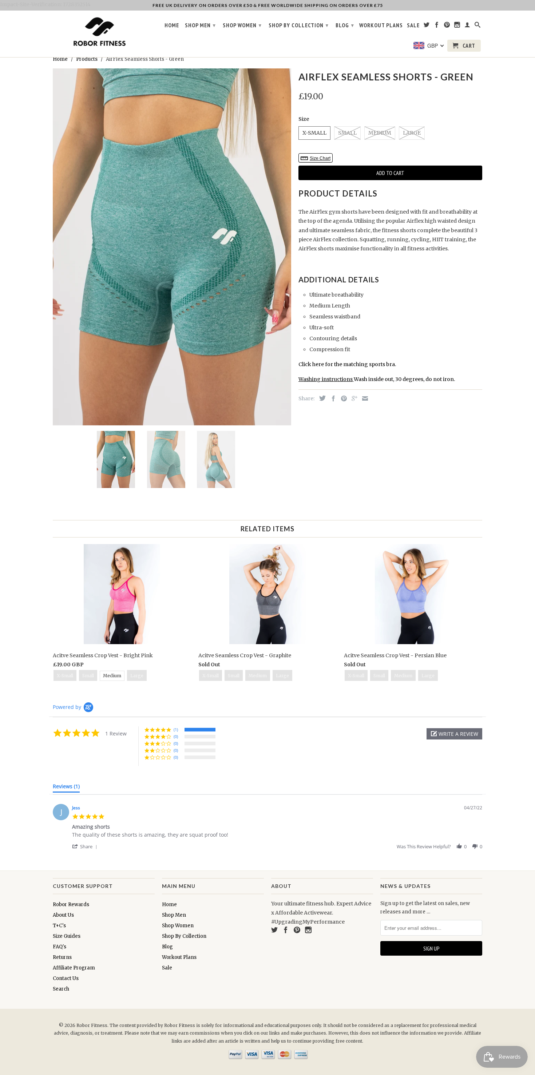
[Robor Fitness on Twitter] (427, 26)
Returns (62, 957)
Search (61, 989)
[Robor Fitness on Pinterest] (447, 26)
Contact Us (66, 978)
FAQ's (59, 947)
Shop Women (242, 25)
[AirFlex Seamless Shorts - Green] (172, 246)
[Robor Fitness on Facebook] (437, 26)
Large (412, 133)
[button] (454, 733)
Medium (379, 133)
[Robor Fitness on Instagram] (457, 26)
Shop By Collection (299, 25)
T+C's (59, 926)
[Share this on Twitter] (321, 398)
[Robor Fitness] (98, 32)
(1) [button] (176, 729)
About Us (63, 915)
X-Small (314, 133)
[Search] (478, 26)
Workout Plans (381, 25)
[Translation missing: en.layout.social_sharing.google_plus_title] (352, 398)
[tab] (66, 788)
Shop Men (200, 25)
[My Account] (467, 26)
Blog (345, 25)
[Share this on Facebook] (331, 398)
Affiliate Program (74, 968)
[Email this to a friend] (363, 398)
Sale (413, 25)
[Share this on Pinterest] (342, 398)
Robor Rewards (71, 904)
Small (347, 133)
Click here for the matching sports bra (346, 364)
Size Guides (66, 936)
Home (172, 25)
